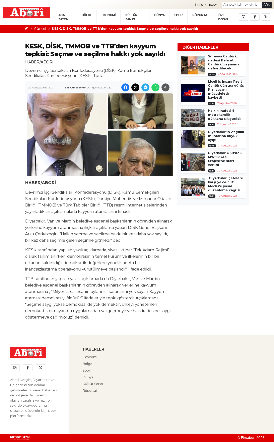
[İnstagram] (243, 17)
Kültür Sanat (93, 384)
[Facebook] (255, 17)
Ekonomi (90, 357)
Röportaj (90, 391)
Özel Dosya (223, 17)
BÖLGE (87, 15)
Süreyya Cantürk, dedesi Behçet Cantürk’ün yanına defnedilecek (223, 62)
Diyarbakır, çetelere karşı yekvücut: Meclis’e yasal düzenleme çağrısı (225, 184)
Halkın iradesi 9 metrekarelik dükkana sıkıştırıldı (224, 115)
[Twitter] (266, 17)
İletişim (200, 4)
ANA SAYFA (63, 17)
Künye (213, 4)
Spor (178, 15)
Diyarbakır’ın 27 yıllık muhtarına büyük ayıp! (226, 136)
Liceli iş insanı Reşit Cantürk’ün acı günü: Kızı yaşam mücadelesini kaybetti (226, 89)
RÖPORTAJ (200, 15)
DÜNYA (159, 15)
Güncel (40, 29)
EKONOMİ (108, 15)
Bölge (87, 364)
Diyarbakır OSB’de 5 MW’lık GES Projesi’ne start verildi (225, 159)
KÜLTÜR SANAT (131, 17)
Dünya (88, 377)
